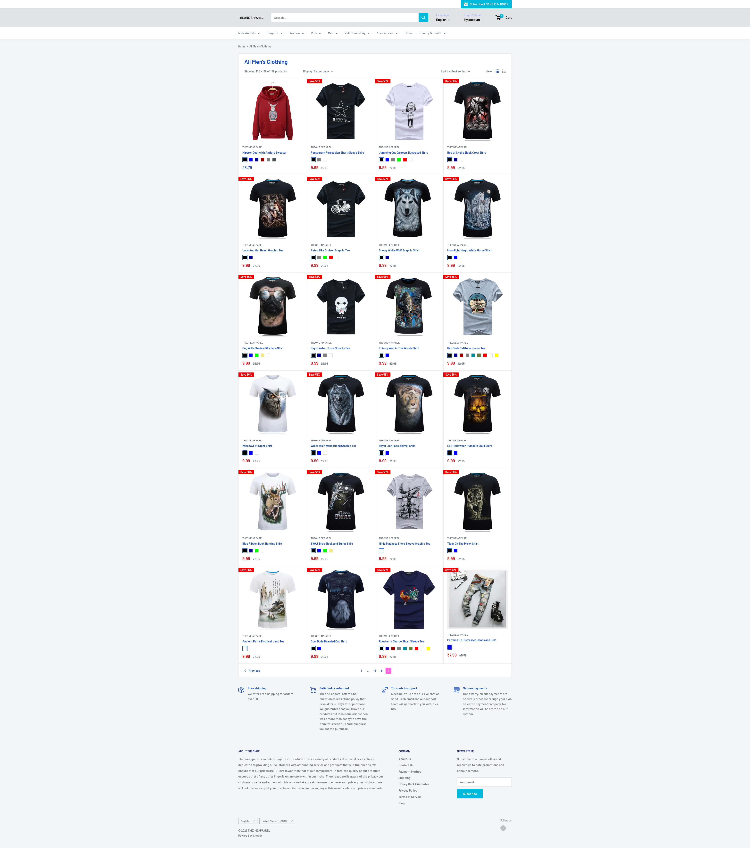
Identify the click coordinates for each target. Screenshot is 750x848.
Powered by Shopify (250, 835)
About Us (404, 759)
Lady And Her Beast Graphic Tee (262, 250)
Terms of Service (409, 796)
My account (472, 19)
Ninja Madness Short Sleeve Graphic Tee (404, 543)
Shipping (404, 777)
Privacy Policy (407, 790)
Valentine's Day (355, 33)
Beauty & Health (431, 33)
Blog (401, 803)
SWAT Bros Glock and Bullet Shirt (332, 543)
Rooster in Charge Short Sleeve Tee (401, 641)
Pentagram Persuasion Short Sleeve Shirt (337, 152)
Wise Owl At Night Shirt (257, 445)
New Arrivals (247, 33)
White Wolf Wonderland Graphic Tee (333, 445)
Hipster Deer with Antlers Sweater (264, 152)
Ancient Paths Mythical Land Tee (263, 641)
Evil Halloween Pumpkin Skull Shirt (469, 445)
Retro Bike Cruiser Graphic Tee (330, 250)
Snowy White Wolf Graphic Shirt (399, 250)
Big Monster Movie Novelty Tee (330, 348)
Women (294, 33)
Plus (314, 33)
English (244, 821)
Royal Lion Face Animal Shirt (397, 445)
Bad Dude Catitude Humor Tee (466, 348)
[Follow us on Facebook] (503, 828)
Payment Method (409, 771)
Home (409, 33)
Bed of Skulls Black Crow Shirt (466, 152)
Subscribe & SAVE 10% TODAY (489, 4)
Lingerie (272, 33)
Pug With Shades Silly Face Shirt (263, 348)
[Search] (423, 17)
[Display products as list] (504, 71)
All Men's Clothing (260, 46)
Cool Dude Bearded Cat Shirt (329, 641)
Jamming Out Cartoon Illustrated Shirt (403, 152)
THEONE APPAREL (252, 147)
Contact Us (405, 765)
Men (331, 33)
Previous (254, 670)
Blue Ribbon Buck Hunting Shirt (262, 543)
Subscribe (470, 793)
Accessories (385, 33)
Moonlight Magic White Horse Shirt (469, 250)
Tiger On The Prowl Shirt (463, 543)
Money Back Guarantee (414, 784)
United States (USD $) (274, 821)
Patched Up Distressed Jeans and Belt (471, 640)
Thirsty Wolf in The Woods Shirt (399, 348)
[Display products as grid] (497, 71)
